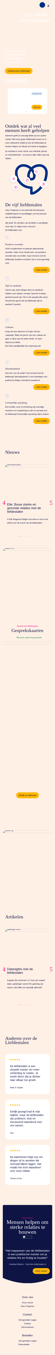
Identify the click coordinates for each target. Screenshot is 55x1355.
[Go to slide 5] (30, 536)
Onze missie (41, 1271)
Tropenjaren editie (36, 93)
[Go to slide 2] (22, 536)
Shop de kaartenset (17, 81)
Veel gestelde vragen (27, 1320)
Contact (27, 1323)
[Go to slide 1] (20, 536)
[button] (3, 503)
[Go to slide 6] (32, 536)
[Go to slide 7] (34, 536)
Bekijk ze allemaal (27, 795)
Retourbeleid (23, 1344)
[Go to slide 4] (27, 536)
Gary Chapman (27, 1306)
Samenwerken (27, 1327)
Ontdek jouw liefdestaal (19, 71)
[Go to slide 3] (25, 536)
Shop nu (37, 107)
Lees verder (41, 270)
